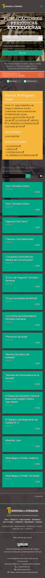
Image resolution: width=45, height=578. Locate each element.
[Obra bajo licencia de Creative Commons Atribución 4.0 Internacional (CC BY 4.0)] (22, 546)
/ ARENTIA (10, 149)
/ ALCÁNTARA (11, 146)
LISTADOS (39, 522)
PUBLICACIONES (24, 519)
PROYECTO (14, 519)
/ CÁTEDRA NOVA (13, 152)
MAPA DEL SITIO (18, 529)
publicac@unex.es (24, 569)
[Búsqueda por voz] (40, 38)
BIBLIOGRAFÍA (29, 522)
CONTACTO (28, 529)
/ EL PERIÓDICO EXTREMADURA (20, 155)
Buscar (22, 53)
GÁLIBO (8, 120)
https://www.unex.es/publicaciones (24, 572)
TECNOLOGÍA (31, 526)
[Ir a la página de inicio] (20, 32)
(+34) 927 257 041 (24, 567)
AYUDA (39, 526)
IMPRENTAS (19, 522)
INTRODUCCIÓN (7, 526)
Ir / (28, 176)
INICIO (6, 519)
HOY (20, 126)
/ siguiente (38, 496)
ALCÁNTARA (21, 120)
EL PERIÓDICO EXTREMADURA (22, 123)
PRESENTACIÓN (19, 526)
